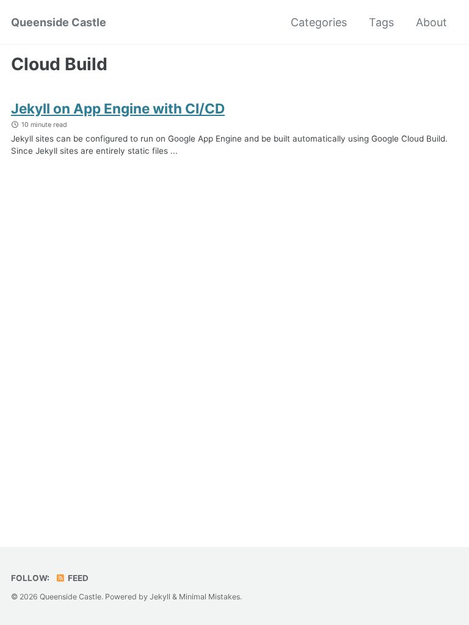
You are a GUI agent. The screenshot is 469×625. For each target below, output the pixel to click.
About (431, 22)
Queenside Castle (58, 22)
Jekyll (160, 596)
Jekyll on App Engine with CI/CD (118, 108)
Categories (319, 22)
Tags (381, 22)
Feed (77, 578)
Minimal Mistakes (209, 596)
